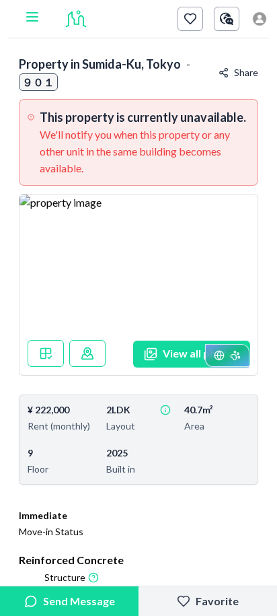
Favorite (217, 600)
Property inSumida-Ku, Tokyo (100, 64)
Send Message (79, 600)
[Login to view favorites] (190, 19)
